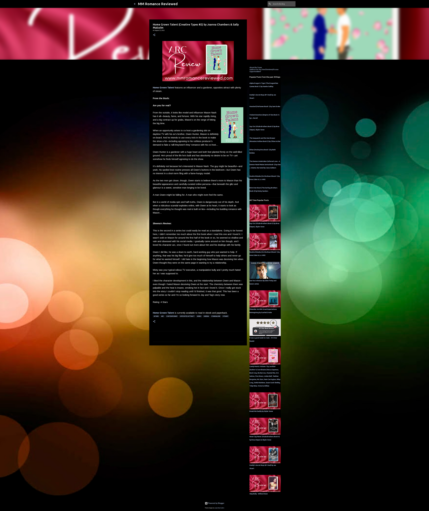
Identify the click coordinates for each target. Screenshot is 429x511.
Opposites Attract (187, 316)
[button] (154, 35)
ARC (162, 316)
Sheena (206, 316)
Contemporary (171, 316)
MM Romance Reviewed (158, 4)
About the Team (255, 67)
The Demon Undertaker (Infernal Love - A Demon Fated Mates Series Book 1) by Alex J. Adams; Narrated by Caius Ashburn (265, 164)
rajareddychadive (219, 508)
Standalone (215, 316)
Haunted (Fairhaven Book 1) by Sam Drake (264, 106)
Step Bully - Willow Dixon (258, 494)
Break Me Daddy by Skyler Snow (261, 411)
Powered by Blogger (216, 503)
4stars (156, 316)
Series (199, 316)
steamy (225, 316)
